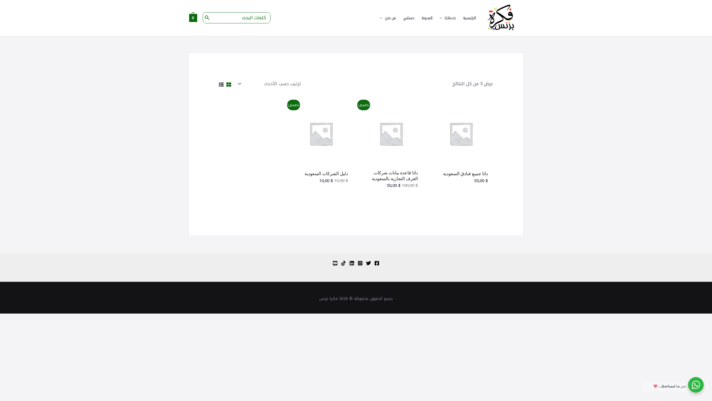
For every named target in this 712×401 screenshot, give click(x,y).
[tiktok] (343, 263)
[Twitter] (368, 263)
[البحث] (206, 18)
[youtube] (335, 263)
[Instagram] (360, 263)
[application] (442, 18)
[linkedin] (351, 263)
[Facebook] (376, 263)
